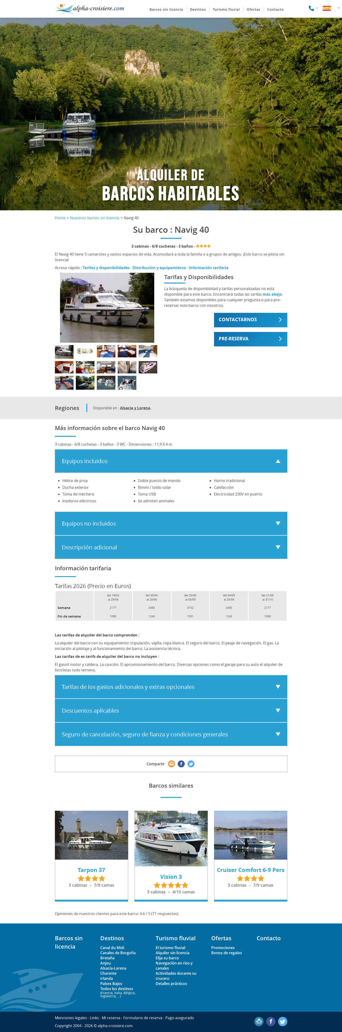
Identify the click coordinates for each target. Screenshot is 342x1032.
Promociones (223, 947)
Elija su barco (167, 957)
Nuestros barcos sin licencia (94, 217)
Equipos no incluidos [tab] (89, 523)
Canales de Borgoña (118, 952)
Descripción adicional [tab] (89, 547)
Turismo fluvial (226, 9)
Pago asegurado (179, 1017)
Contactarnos (238, 319)
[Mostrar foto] (64, 352)
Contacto (275, 9)
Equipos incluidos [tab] (84, 461)
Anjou (105, 963)
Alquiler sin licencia (172, 952)
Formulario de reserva (142, 1017)
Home (60, 217)
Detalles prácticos (171, 983)
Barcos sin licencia (166, 9)
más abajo (272, 294)
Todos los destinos (117, 992)
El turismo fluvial (170, 947)
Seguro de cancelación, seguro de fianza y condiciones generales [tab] (145, 734)
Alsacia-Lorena (113, 968)
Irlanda (106, 978)
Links (94, 1017)
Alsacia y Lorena (135, 408)
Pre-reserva (233, 338)
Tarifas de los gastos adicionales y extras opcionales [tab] (128, 686)
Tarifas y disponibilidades (106, 267)
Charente (108, 973)
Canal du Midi (112, 947)
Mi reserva (111, 1017)
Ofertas (253, 9)
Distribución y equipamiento (159, 267)
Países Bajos (111, 983)
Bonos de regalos (226, 952)
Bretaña (107, 957)
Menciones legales (71, 1017)
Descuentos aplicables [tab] (90, 710)
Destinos (198, 9)
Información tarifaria (208, 267)
